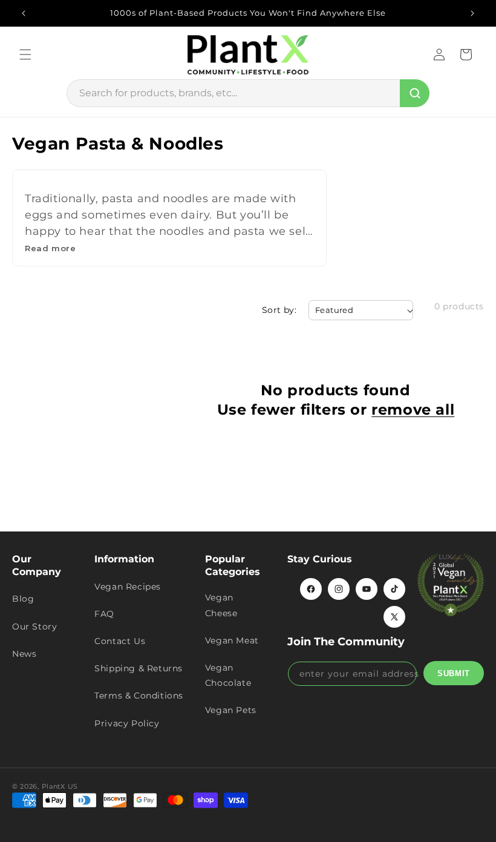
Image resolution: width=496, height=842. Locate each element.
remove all (412, 409)
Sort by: (279, 309)
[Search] (414, 93)
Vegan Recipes (127, 586)
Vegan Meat (232, 640)
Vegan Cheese (221, 605)
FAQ (104, 613)
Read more (50, 248)
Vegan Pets (230, 710)
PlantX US (60, 786)
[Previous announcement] (23, 13)
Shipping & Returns (138, 668)
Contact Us (119, 641)
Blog (23, 598)
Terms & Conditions (138, 695)
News (24, 653)
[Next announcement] (472, 13)
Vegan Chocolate (228, 675)
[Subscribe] (453, 673)
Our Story (34, 626)
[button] (25, 54)
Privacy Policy (126, 723)
